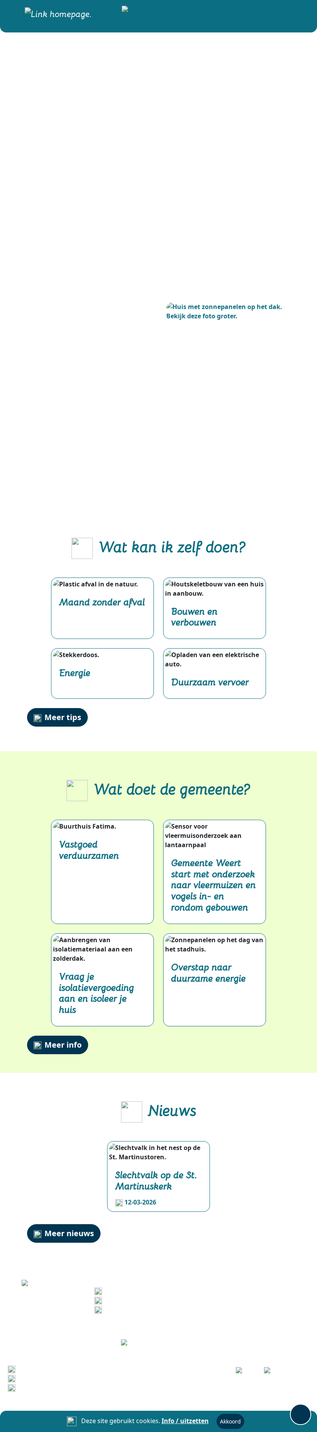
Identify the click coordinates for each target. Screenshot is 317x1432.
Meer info (63, 1045)
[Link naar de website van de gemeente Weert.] (158, 1343)
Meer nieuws (69, 1233)
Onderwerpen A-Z (45, 1378)
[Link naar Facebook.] (244, 1372)
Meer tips (62, 717)
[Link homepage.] (58, 14)
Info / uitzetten (185, 1421)
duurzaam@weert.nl (137, 1309)
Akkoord (230, 1421)
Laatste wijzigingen (49, 1368)
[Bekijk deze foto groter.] (228, 311)
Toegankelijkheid (45, 1387)
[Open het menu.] (300, 14)
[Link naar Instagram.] (272, 1372)
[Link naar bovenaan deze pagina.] (300, 1414)
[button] (158, 14)
